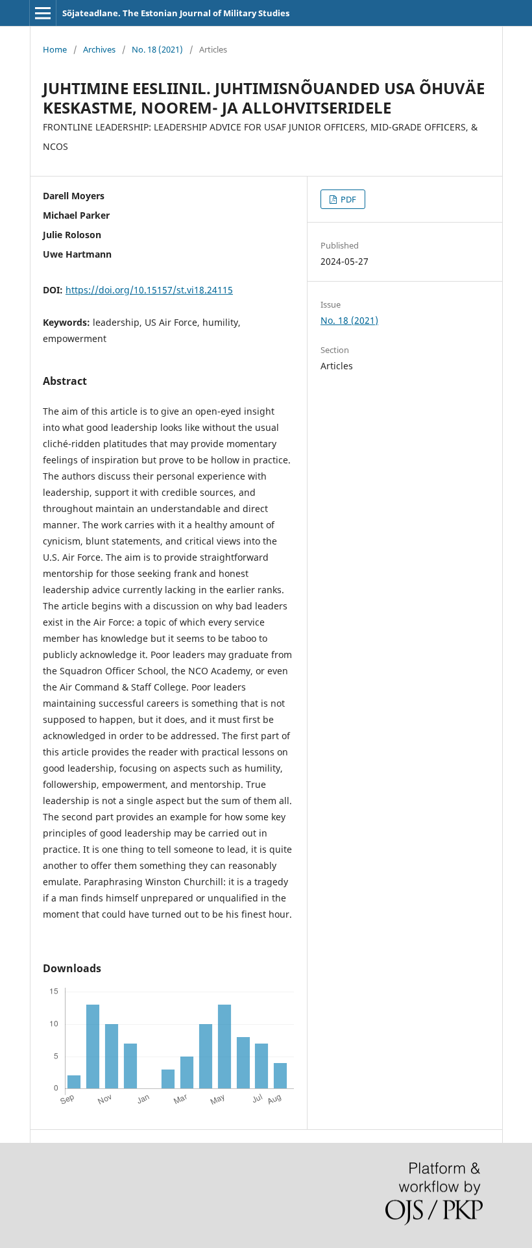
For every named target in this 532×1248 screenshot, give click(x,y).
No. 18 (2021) (157, 49)
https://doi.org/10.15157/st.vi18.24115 (149, 290)
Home (55, 49)
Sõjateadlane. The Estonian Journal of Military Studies (175, 13)
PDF (347, 199)
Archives (99, 49)
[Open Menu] (43, 13)
